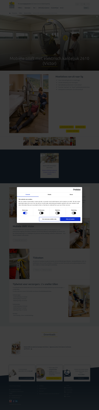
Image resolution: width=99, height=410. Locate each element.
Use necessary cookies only (49, 219)
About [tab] (71, 194)
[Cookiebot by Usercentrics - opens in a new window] (74, 190)
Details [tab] (49, 194)
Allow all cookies (70, 219)
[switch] (41, 213)
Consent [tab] (28, 194)
